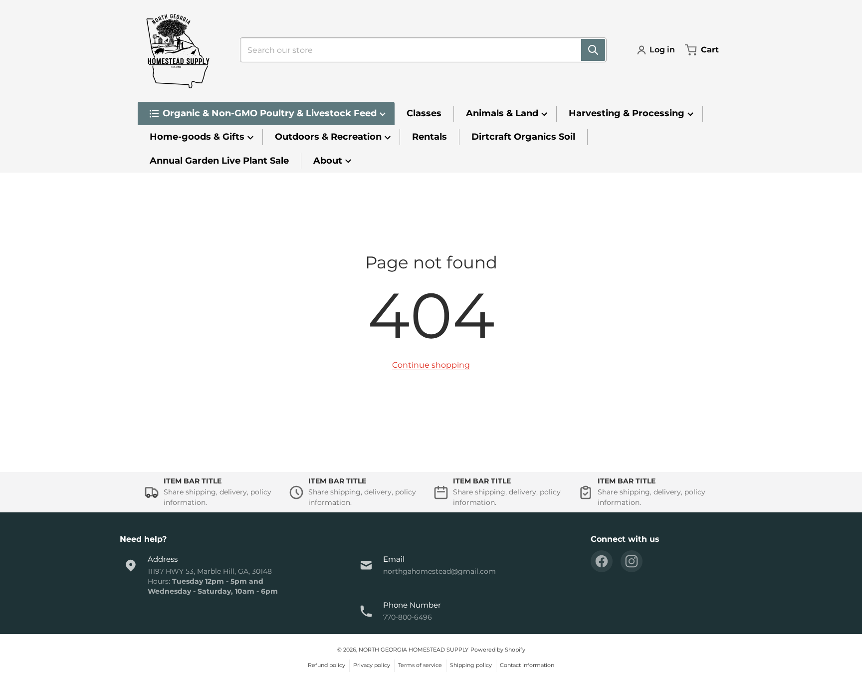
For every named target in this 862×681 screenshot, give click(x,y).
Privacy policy (371, 665)
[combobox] (419, 50)
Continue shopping (431, 365)
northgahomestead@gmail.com (439, 571)
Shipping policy (471, 665)
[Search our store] (593, 50)
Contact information (527, 665)
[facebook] (602, 561)
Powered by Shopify (497, 649)
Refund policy (326, 665)
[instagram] (632, 561)
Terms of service (420, 665)
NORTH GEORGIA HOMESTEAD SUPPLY (413, 649)
